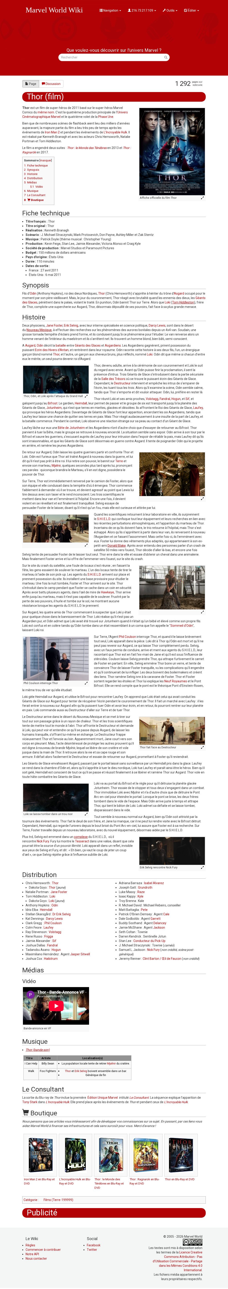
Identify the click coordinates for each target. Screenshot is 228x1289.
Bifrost (52, 403)
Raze (141, 892)
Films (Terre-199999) (58, 1200)
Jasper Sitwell (80, 954)
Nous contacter (36, 1258)
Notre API (32, 1254)
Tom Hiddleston (183, 302)
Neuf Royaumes (175, 681)
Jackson (159, 927)
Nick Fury (43, 841)
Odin (33, 293)
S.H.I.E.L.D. (104, 519)
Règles (30, 1245)
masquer (45, 160)
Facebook (93, 1245)
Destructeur (122, 383)
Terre (119, 461)
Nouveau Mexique (39, 330)
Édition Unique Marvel (103, 1097)
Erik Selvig (71, 325)
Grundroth (145, 887)
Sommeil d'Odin (182, 625)
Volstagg (152, 399)
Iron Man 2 (52, 132)
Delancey (159, 923)
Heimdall (81, 403)
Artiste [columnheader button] (46, 1058)
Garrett (156, 918)
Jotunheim (54, 408)
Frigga (48, 936)
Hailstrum (51, 958)
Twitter (92, 1249)
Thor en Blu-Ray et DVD (180, 1179)
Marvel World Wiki (54, 10)
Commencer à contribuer (43, 1249)
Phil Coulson (127, 636)
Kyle (140, 896)
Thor (101, 293)
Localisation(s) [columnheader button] (92, 1058)
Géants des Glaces (88, 345)
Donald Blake (117, 545)
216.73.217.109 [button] (142, 10)
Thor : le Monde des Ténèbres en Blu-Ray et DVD (109, 1183)
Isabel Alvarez (154, 883)
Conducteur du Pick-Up (149, 941)
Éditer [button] (192, 10)
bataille (61, 345)
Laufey (198, 408)
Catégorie (30, 1200)
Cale (166, 914)
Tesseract (82, 841)
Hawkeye (107, 592)
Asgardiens (113, 345)
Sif (187, 399)
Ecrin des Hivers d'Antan (52, 350)
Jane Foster (54, 325)
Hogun (176, 399)
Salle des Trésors (113, 379)
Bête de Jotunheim (71, 428)
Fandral (165, 399)
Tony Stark (29, 1102)
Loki (167, 302)
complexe (81, 837)
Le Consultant (139, 1097)
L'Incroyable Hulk (115, 132)
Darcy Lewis (157, 325)
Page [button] (32, 84)
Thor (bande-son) (38, 1050)
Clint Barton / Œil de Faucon (162, 958)
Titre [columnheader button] (29, 1058)
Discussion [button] (53, 84)
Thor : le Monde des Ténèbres (87, 148)
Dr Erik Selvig (62, 914)
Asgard (179, 293)
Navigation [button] (111, 10)
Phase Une (105, 116)
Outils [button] (170, 10)
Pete (144, 910)
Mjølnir (56, 465)
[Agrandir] (202, 198)
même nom (46, 112)
